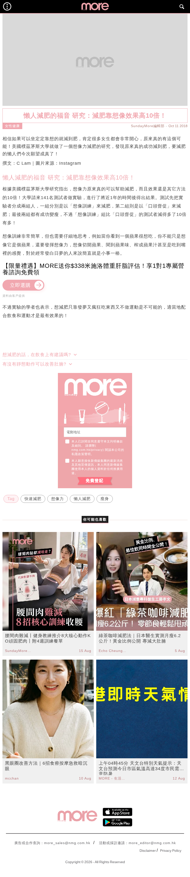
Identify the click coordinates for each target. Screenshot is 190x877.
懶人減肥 (82, 499)
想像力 (57, 499)
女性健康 (12, 126)
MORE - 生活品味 (112, 778)
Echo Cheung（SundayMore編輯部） (112, 651)
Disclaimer (148, 851)
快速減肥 (32, 499)
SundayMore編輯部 (148, 126)
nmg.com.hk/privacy (87, 449)
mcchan (12, 778)
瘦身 (104, 499)
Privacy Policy (170, 851)
